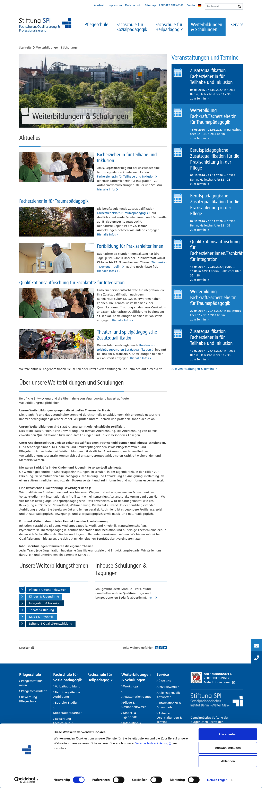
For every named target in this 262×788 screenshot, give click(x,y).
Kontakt (99, 5)
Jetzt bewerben (168, 687)
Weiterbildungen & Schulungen (206, 27)
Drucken (24, 648)
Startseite (25, 47)
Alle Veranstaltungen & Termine (193, 369)
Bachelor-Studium (67, 702)
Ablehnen (228, 761)
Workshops (130, 686)
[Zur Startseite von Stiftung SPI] (217, 700)
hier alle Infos (106, 189)
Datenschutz (133, 5)
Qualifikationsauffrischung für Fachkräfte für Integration (72, 282)
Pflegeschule (96, 24)
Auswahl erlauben (228, 748)
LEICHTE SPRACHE (171, 5)
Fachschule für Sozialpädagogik (131, 27)
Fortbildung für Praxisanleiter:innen (130, 246)
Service (237, 24)
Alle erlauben (227, 734)
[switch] (118, 780)
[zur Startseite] (45, 25)
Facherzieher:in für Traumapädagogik (54, 201)
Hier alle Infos (106, 234)
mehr (151, 597)
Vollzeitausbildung (67, 686)
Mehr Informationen (218, 682)
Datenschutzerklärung (151, 743)
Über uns (164, 681)
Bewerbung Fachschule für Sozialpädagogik (64, 723)
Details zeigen (217, 780)
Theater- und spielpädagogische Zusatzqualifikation (127, 335)
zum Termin (198, 98)
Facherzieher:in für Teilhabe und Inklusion (127, 157)
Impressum (115, 5)
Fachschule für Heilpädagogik (169, 27)
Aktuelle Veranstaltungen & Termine (169, 717)
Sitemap (150, 5)
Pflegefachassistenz (34, 691)
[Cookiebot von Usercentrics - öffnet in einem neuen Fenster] (26, 780)
